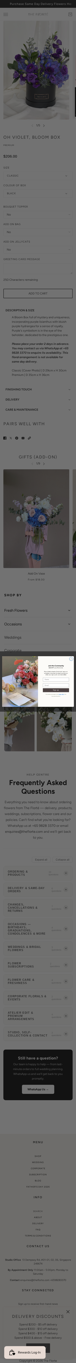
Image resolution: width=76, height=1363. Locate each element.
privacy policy (61, 694)
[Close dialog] (71, 659)
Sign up (56, 690)
